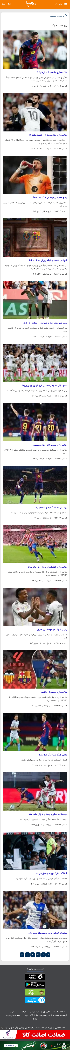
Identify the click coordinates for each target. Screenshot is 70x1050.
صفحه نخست (59, 1011)
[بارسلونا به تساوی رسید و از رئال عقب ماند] (35, 791)
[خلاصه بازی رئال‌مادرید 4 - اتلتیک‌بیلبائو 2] (35, 112)
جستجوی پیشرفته (13, 1015)
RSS (35, 1019)
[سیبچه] (35, 977)
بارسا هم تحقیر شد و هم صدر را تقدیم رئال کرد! (45, 323)
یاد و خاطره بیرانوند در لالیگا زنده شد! (50, 198)
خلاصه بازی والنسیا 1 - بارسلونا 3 (52, 72)
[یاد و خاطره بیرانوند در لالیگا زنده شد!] (35, 175)
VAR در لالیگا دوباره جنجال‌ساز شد (51, 873)
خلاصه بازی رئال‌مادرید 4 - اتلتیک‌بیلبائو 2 (48, 135)
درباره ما (23, 1011)
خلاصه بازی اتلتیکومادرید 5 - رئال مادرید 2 (47, 567)
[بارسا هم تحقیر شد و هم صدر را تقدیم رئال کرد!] (35, 300)
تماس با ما (12, 1011)
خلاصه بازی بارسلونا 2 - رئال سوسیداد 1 (48, 445)
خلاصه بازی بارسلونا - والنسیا (54, 692)
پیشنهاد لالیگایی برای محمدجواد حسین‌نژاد (47, 933)
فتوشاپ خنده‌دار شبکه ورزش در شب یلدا (48, 260)
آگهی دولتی (28, 1015)
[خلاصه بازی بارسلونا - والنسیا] (35, 669)
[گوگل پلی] (35, 985)
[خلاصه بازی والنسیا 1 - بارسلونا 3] (35, 49)
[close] (2, 1028)
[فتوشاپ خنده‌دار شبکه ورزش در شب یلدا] (35, 237)
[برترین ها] (31, 4)
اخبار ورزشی (35, 1011)
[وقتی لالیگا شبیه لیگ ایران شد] (35, 732)
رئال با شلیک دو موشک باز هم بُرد (51, 629)
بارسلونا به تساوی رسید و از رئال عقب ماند (48, 814)
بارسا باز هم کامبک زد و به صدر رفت (50, 507)
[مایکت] (35, 1001)
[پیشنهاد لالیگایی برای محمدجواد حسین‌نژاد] (35, 910)
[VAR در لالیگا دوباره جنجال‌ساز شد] (35, 851)
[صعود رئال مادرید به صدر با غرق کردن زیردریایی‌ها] (35, 363)
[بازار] (35, 993)
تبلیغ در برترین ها (43, 1015)
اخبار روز (46, 1011)
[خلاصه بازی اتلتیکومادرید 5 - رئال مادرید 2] (35, 544)
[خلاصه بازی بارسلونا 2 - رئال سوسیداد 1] (35, 422)
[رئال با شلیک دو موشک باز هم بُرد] (35, 607)
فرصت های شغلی (60, 1015)
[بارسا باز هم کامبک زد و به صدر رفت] (35, 485)
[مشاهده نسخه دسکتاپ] (3, 4)
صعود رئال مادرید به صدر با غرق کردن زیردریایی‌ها (44, 385)
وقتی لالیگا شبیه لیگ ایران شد (53, 755)
